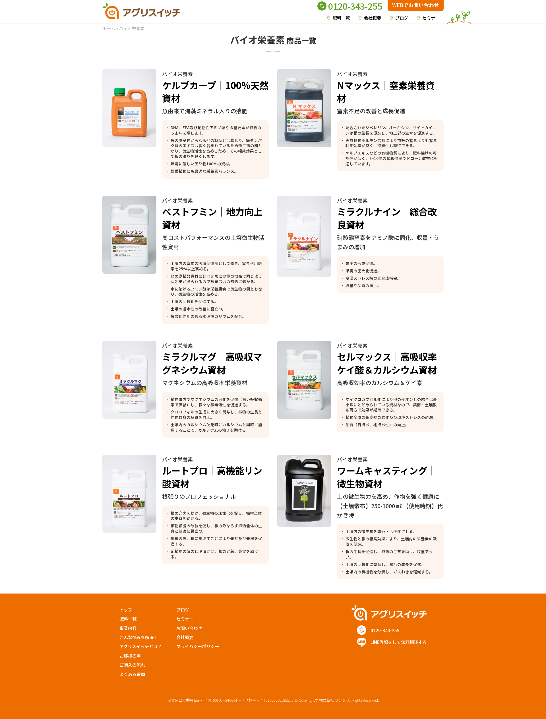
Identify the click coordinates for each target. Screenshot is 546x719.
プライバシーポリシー (197, 646)
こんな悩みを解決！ (138, 637)
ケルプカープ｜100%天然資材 (215, 91)
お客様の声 (130, 655)
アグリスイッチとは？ (140, 646)
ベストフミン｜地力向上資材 (212, 218)
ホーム (108, 28)
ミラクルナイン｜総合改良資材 (387, 218)
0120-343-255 (355, 6)
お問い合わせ (189, 628)
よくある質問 (132, 674)
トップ (125, 609)
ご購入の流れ (132, 665)
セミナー (430, 18)
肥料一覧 (341, 18)
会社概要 (372, 18)
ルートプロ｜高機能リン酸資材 (212, 476)
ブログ (401, 18)
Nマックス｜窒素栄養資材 (386, 91)
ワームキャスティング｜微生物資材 (386, 476)
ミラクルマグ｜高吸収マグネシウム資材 (212, 363)
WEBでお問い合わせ (415, 5)
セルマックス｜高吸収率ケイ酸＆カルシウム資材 (387, 363)
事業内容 (127, 628)
